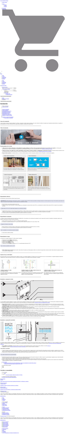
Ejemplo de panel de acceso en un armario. (45, 151)
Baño (3, 75)
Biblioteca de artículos (5, 98)
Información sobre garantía (6, 410)
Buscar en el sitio (4, 87)
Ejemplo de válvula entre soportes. (47, 148)
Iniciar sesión (6, 92)
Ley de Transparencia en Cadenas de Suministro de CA (10, 432)
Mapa (3, 430)
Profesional (4, 8)
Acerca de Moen (4, 402)
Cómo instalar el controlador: (8, 117)
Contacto (3, 400)
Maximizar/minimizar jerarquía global (6, 96)
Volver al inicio (4, 362)
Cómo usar (48, 345)
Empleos (3, 403)
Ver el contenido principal (4, 0)
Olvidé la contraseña (9, 94)
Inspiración (4, 399)
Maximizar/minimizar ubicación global (6, 101)
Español (5, 5)
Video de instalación (5, 110)
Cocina (3, 76)
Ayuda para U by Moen (5, 409)
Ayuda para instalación (5, 407)
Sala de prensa (4, 404)
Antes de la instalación (5, 109)
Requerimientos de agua (6, 113)
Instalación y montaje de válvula (7, 115)
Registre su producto (5, 412)
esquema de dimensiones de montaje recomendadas (18, 346)
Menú (1, 73)
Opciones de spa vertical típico (6, 114)
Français (5, 6)
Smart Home (4, 77)
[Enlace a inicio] (3, 85)
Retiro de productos (5, 428)
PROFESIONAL (3, 420)
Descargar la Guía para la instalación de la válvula (42, 302)
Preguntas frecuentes (5, 408)
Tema (5, 373)
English (5, 4)
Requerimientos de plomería (6, 112)
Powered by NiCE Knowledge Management (9, 377)
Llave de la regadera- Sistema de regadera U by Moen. (14, 374)
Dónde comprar (4, 2)
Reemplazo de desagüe (5, 413)
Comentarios (4, 429)
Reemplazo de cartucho (5, 414)
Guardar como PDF (5, 106)
